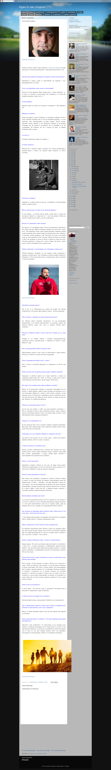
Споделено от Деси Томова (78, 182)
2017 (72, 198)
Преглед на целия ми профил (72, 273)
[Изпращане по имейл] (51, 682)
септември (75, 170)
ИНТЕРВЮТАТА (40, 12)
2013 (72, 206)
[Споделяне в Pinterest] (57, 682)
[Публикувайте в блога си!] (53, 682)
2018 (72, 196)
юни (73, 176)
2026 (72, 151)
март (73, 189)
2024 (72, 154)
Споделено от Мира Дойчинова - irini (80, 95)
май (73, 178)
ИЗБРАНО (47, 14)
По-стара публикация (58, 750)
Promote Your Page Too (73, 37)
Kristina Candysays (72, 280)
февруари (74, 191)
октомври (74, 168)
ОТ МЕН (80, 12)
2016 (72, 200)
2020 (72, 162)
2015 (72, 202)
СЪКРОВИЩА (71, 12)
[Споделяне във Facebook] (55, 682)
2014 (72, 204)
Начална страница (43, 750)
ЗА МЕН (24, 14)
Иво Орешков (31, 59)
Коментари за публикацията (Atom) (38, 753)
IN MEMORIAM (57, 14)
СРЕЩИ (31, 14)
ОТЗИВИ (62, 12)
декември (74, 166)
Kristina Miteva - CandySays (73, 240)
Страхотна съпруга (54, 68)
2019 (72, 164)
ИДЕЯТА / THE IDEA (27, 12)
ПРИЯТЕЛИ (39, 14)
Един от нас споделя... (33, 7)
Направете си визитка (73, 283)
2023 (72, 156)
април (73, 180)
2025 (72, 152)
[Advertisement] (44, 736)
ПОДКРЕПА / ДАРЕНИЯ (69, 14)
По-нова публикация (29, 750)
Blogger (67, 766)
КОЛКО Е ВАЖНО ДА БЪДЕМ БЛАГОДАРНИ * (81, 106)
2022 (72, 158)
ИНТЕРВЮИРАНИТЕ (52, 12)
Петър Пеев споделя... (77, 184)
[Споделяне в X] (54, 682)
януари (74, 193)
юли (73, 174)
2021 (72, 160)
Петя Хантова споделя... (81, 86)
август (73, 172)
